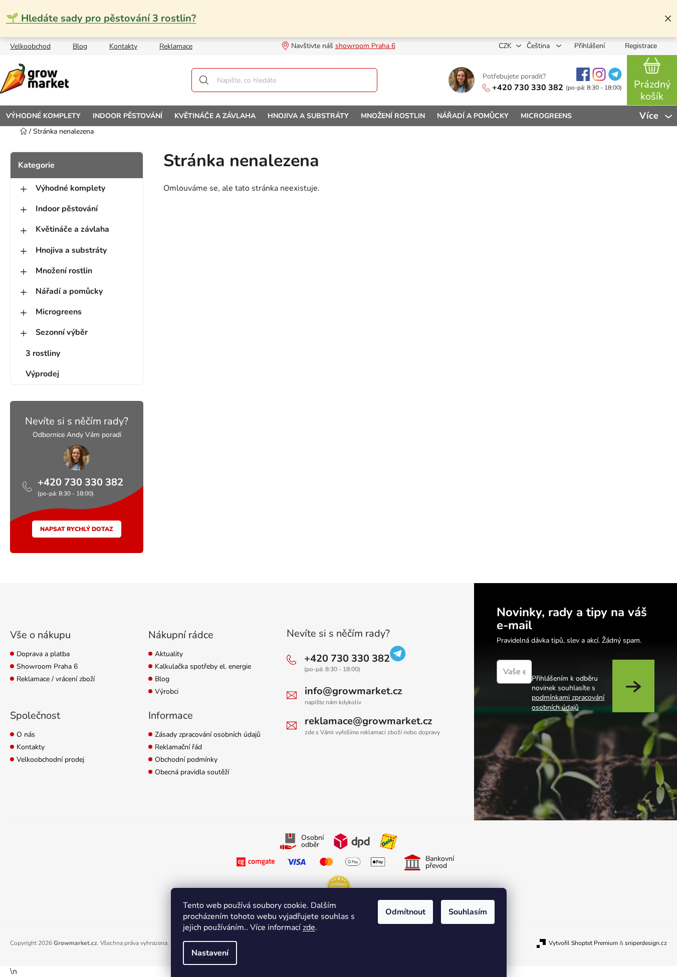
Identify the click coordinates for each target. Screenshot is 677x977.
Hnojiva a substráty (71, 250)
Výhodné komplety (70, 188)
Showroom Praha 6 (47, 667)
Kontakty (123, 46)
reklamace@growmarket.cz (368, 721)
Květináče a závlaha (72, 229)
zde (309, 927)
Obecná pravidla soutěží (192, 772)
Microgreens (59, 311)
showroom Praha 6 (365, 46)
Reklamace (175, 46)
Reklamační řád (178, 747)
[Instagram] (599, 74)
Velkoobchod (30, 46)
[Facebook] (583, 74)
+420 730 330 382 (527, 88)
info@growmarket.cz (353, 691)
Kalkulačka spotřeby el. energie (203, 667)
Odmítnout (405, 911)
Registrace (641, 46)
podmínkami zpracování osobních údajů (568, 702)
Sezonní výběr (62, 332)
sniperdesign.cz (646, 943)
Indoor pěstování (67, 208)
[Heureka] (339, 887)
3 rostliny (43, 353)
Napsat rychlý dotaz (76, 529)
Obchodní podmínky (186, 760)
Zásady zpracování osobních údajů (208, 735)
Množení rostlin (64, 270)
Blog (80, 46)
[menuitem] (43, 116)
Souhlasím (467, 911)
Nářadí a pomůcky (69, 291)
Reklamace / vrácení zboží (56, 679)
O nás (26, 735)
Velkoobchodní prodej (50, 760)
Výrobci (166, 692)
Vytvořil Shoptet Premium (583, 943)
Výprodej (42, 373)
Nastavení (210, 952)
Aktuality (169, 654)
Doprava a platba (43, 654)
